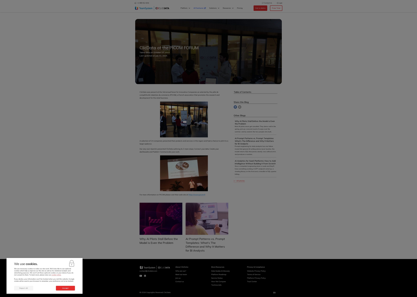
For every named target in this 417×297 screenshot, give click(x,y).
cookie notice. (56, 275)
